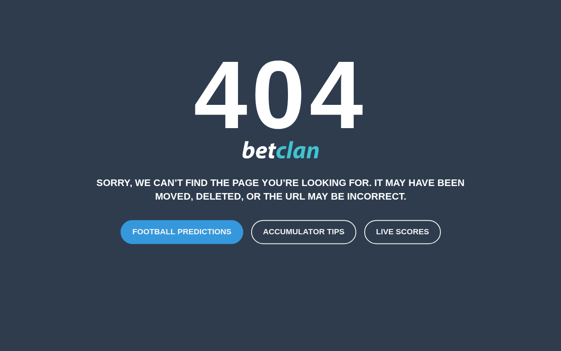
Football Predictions (181, 231)
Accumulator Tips (303, 231)
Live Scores (402, 231)
